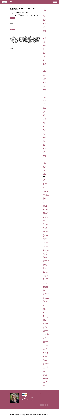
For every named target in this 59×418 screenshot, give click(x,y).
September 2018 (44, 82)
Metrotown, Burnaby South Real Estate (26, 40)
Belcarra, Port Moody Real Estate (23, 32)
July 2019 (43, 74)
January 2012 (44, 145)
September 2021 (44, 55)
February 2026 (44, 19)
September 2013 (44, 129)
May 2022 (44, 50)
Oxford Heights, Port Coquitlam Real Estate (15, 42)
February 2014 (44, 125)
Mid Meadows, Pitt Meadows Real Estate (32, 40)
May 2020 (44, 67)
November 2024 (44, 31)
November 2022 (44, 45)
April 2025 (44, 27)
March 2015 (44, 115)
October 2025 (44, 22)
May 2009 (44, 170)
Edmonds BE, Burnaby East (23, 37)
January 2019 (44, 79)
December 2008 (44, 174)
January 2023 (44, 44)
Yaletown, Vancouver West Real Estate (18, 47)
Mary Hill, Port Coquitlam (14, 40)
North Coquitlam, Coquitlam (22, 41)
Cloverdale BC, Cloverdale (25, 35)
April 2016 (44, 105)
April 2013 (44, 133)
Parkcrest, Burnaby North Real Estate (29, 42)
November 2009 (44, 165)
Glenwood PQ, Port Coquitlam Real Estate (21, 38)
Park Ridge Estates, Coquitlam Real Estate (22, 42)
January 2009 (44, 173)
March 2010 (44, 162)
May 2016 (44, 104)
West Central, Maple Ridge (45, 366)
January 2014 (44, 126)
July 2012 (43, 140)
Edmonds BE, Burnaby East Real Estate (28, 37)
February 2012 (44, 144)
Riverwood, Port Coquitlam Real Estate (15, 43)
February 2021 (44, 61)
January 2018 (44, 88)
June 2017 (44, 94)
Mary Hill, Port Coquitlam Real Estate (19, 40)
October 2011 (44, 147)
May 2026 (44, 17)
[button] (55, 2)
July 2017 (43, 93)
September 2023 (44, 38)
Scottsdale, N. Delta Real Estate (33, 43)
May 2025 (44, 26)
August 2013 (44, 130)
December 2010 (44, 155)
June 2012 (44, 141)
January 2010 (44, 164)
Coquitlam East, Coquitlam (45, 230)
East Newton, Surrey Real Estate (18, 37)
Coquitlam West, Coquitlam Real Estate (18, 36)
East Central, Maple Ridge (45, 245)
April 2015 (44, 114)
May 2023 (44, 41)
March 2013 (44, 134)
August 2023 (44, 39)
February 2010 (44, 163)
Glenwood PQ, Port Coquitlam (16, 38)
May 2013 (44, 132)
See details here (17, 13)
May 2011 (44, 151)
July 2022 (43, 48)
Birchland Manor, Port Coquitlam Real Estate (34, 32)
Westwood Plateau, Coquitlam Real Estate (23, 46)
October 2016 (44, 100)
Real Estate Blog (44, 11)
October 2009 (44, 166)
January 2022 (44, 53)
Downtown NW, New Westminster (35, 36)
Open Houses (44, 10)
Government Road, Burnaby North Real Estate (28, 38)
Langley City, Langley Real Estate (35, 39)
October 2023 (44, 37)
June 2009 (44, 169)
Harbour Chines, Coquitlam (46, 268)
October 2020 (44, 63)
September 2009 (44, 167)
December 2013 (44, 127)
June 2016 (44, 103)
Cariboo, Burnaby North (45, 202)
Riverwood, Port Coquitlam (46, 333)
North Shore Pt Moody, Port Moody (33, 41)
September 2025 (44, 23)
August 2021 (44, 56)
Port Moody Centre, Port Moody (34, 42)
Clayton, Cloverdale (21, 35)
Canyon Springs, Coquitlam (46, 198)
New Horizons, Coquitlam (45, 305)
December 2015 (44, 108)
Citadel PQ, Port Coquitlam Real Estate (17, 35)
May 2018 (44, 85)
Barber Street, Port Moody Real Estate (17, 32)
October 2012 (44, 138)
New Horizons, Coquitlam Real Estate (17, 41)
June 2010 (44, 160)
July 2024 (44, 34)
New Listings (44, 9)
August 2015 (44, 111)
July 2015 (43, 112)
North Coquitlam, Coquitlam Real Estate (27, 41)
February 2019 (44, 78)
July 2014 (43, 121)
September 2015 (44, 110)
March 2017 (44, 96)
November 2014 (44, 118)
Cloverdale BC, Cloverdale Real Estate (31, 35)
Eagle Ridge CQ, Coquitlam (45, 241)
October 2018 (44, 81)
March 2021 (44, 60)
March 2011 (44, 153)
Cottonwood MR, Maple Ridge (23, 36)
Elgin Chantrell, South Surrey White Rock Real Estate (36, 37)
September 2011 (44, 148)
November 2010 (44, 156)
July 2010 (43, 159)
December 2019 (44, 71)
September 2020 (44, 64)
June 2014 (44, 122)
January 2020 (44, 70)
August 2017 (44, 92)
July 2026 (44, 15)
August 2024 (44, 33)
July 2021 (43, 57)
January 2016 (44, 107)
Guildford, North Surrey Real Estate (35, 38)
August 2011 (44, 149)
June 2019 (44, 75)
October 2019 (44, 72)
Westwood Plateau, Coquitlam (17, 46)
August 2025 (44, 24)
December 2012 (44, 136)
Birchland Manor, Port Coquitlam (28, 32)
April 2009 (44, 171)
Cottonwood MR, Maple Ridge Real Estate (29, 36)
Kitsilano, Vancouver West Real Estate (30, 39)
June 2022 (44, 49)
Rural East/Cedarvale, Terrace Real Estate (22, 43)
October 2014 (44, 119)
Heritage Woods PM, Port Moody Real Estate (17, 39)
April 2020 (44, 68)
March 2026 (44, 18)
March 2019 (44, 77)
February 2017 (44, 97)
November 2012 (44, 137)
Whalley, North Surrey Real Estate (36, 46)
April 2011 (44, 152)
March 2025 (44, 28)
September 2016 (44, 101)
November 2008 (44, 175)
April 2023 (44, 42)
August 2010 (44, 158)
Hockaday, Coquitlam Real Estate (24, 39)
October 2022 (44, 46)
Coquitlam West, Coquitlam (12, 36)
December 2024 (44, 30)
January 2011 (44, 154)
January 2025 (44, 29)
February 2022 (44, 52)
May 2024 (44, 35)
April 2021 (44, 59)
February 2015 (44, 116)
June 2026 (44, 16)
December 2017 (44, 89)
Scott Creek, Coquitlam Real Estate (28, 43)
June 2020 (44, 66)
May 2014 (44, 123)
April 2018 (44, 86)
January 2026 (44, 20)
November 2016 (44, 99)
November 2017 (44, 90)
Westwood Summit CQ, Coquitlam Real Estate (30, 46)
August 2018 (44, 83)
